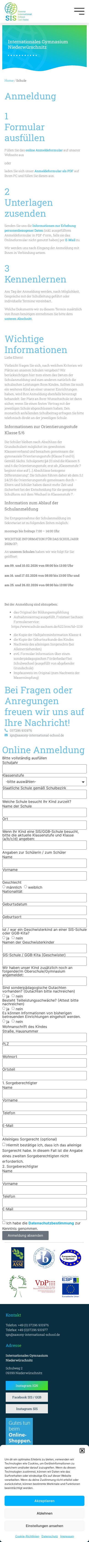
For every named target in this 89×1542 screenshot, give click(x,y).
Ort (5, 819)
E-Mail (7, 1125)
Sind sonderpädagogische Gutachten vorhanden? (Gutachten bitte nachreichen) (38, 989)
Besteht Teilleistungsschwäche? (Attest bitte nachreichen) (40, 1002)
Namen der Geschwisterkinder (28, 942)
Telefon (8, 1113)
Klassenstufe (13, 775)
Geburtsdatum (14, 904)
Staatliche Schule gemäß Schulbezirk (34, 788)
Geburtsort (11, 917)
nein (19, 938)
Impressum (67, 1536)
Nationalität (12, 891)
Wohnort (9, 1056)
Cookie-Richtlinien (27, 1536)
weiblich (35, 887)
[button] (82, 1450)
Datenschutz (50, 1536)
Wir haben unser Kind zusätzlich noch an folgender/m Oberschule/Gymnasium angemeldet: (37, 971)
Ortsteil (8, 1069)
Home (9, 80)
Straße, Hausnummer (20, 1031)
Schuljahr (10, 762)
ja (7, 938)
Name (7, 857)
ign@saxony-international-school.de (33, 1334)
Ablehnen (44, 1513)
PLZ (5, 1044)
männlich (14, 887)
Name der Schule (17, 806)
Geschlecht (11, 882)
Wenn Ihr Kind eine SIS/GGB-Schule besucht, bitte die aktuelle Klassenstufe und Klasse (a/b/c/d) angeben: (40, 835)
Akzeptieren (44, 1501)
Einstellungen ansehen (44, 1526)
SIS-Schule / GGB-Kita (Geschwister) (34, 955)
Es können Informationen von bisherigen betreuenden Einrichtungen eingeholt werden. (41, 1014)
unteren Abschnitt (18, 318)
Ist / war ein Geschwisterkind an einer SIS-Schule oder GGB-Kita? (44, 931)
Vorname (10, 869)
